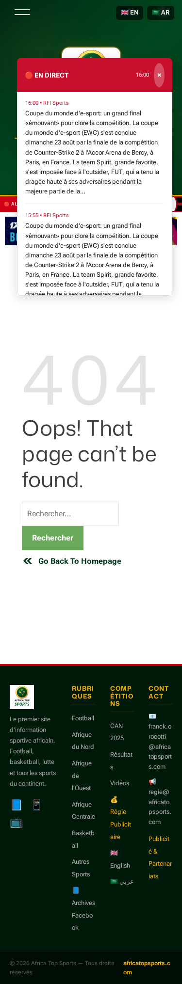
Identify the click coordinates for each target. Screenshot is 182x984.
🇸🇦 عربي (122, 881)
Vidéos (119, 783)
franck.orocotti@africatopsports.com (160, 746)
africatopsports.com (146, 968)
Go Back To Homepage (79, 561)
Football (83, 718)
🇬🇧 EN (129, 12)
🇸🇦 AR (160, 12)
